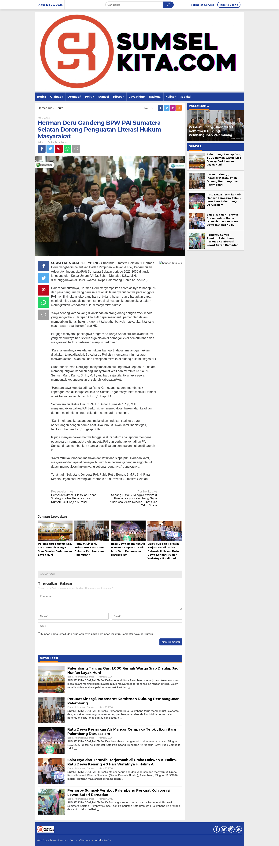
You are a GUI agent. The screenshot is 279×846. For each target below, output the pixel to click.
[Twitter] (167, 108)
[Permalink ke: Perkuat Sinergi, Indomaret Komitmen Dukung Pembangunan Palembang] (91, 530)
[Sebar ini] (42, 149)
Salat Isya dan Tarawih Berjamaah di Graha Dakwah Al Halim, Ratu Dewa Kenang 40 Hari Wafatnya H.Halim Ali (163, 551)
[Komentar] (76, 149)
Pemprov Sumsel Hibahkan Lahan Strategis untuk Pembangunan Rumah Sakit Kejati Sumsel (73, 497)
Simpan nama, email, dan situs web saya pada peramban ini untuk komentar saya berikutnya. (97, 633)
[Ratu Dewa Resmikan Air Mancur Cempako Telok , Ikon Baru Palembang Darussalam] (75, 748)
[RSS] (179, 108)
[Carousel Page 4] (239, 138)
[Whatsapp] (67, 149)
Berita (51, 142)
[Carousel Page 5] (242, 138)
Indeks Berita (103, 840)
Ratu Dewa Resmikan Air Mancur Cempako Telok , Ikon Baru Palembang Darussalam (215, 131)
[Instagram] (173, 108)
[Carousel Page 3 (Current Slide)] (237, 138)
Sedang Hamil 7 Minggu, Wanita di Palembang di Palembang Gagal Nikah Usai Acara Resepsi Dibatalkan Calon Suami (133, 498)
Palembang (61, 142)
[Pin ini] (59, 149)
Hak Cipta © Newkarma (51, 840)
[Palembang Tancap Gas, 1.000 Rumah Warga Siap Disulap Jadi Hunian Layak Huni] (129, 687)
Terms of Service (80, 840)
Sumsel (91, 676)
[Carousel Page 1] (232, 138)
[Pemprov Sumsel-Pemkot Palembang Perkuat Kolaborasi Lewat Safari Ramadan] (98, 809)
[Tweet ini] (50, 149)
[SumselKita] (139, 51)
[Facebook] (161, 108)
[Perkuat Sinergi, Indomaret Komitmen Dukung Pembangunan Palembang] (121, 717)
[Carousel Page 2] (234, 138)
